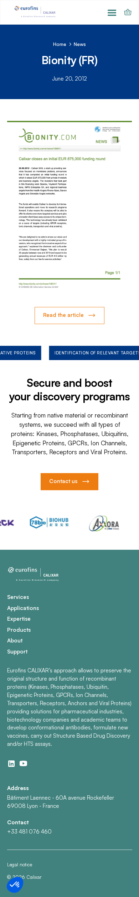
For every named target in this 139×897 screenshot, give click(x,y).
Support (17, 651)
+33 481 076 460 (29, 831)
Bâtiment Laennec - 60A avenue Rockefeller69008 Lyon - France (60, 801)
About (14, 640)
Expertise (19, 618)
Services (18, 597)
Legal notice (19, 864)
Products (19, 629)
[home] (35, 12)
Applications (23, 608)
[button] (111, 12)
